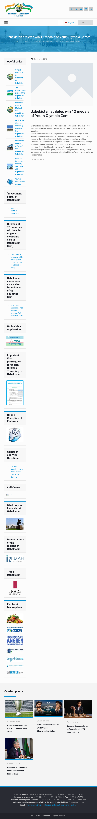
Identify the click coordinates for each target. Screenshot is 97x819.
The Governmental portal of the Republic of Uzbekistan (20, 93)
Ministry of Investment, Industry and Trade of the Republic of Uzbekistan (20, 166)
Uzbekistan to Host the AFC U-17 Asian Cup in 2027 (17, 728)
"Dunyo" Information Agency (20, 181)
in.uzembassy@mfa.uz (34, 805)
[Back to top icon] (87, 815)
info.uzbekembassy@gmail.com (56, 805)
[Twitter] (76, 9)
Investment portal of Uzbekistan (15, 210)
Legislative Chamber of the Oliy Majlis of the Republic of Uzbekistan (19, 128)
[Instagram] (86, 9)
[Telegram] (90, 9)
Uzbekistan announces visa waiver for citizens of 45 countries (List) (17, 310)
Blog (18, 41)
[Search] (60, 22)
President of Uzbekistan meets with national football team (17, 770)
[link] (14, 341)
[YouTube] (81, 9)
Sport (27, 41)
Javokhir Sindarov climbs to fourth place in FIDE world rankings (77, 729)
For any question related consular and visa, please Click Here (17, 471)
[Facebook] (71, 9)
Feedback (73, 805)
